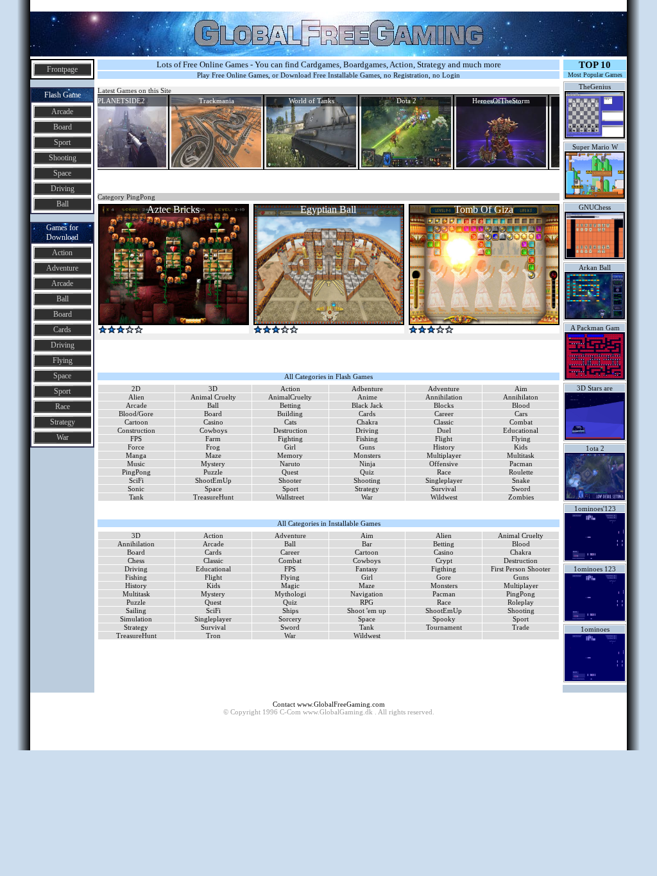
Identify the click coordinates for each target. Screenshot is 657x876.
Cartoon (136, 422)
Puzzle (213, 472)
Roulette (521, 472)
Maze (213, 455)
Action (62, 252)
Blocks (444, 405)
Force (136, 447)
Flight (443, 438)
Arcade (62, 111)
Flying (63, 360)
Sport (62, 142)
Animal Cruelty (213, 397)
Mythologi (290, 594)
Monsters (367, 455)
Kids (520, 447)
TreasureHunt (213, 497)
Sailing (136, 610)
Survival (443, 489)
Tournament (444, 627)
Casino (213, 422)
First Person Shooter (520, 569)
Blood (521, 405)
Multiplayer (444, 455)
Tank (136, 497)
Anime (367, 397)
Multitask (520, 455)
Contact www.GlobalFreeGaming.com (329, 704)
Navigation (366, 594)
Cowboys (213, 430)
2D (136, 388)
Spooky (444, 619)
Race (62, 406)
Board (62, 126)
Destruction (290, 430)
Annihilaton (520, 397)
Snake (521, 480)
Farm (213, 438)
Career (444, 413)
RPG (366, 602)
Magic (290, 585)
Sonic (136, 489)
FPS (136, 438)
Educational (520, 430)
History (444, 447)
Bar (367, 544)
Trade (520, 627)
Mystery (213, 463)
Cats (290, 422)
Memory (290, 455)
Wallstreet (290, 497)
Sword (521, 489)
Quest (290, 472)
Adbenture (367, 388)
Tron (213, 635)
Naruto (290, 463)
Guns (367, 447)
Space (62, 173)
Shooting (62, 157)
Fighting (290, 438)
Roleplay (521, 602)
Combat (521, 422)
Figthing (443, 569)
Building (290, 413)
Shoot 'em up (366, 610)
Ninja (367, 463)
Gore (443, 577)
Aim (521, 388)
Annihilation (444, 397)
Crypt (444, 560)
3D (213, 388)
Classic (444, 422)
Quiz (367, 472)
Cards (62, 329)
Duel (444, 430)
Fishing (367, 438)
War (62, 437)
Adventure (62, 268)
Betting (290, 405)
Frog (213, 447)
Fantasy (366, 569)
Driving (62, 188)
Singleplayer (444, 480)
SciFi (136, 480)
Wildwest (444, 497)
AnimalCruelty (290, 397)
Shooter (290, 480)
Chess (136, 560)
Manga (136, 455)
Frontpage (62, 69)
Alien (136, 397)
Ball (62, 203)
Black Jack (367, 405)
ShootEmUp (213, 480)
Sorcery (290, 619)
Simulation (136, 619)
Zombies (521, 497)
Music (136, 463)
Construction (136, 430)
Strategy (62, 421)
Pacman (521, 463)
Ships (290, 610)
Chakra (367, 422)
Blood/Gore (136, 413)
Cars (521, 413)
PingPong (136, 472)
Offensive (443, 463)
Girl (290, 447)
